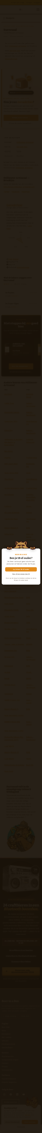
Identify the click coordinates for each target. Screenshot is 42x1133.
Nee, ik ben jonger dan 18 (21, 574)
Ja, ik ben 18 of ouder (21, 569)
